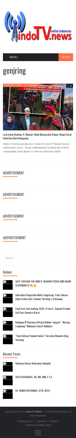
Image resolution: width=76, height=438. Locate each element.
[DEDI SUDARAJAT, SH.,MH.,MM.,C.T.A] (8, 380)
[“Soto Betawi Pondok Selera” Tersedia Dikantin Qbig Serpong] (8, 339)
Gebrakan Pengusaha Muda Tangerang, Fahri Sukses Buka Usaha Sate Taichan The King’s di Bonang (41, 297)
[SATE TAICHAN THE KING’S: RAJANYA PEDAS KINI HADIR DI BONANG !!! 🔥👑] (8, 285)
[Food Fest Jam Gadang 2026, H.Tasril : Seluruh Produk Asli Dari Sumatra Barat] (8, 312)
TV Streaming (31, 85)
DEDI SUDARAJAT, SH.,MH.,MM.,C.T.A (33, 377)
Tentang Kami (25, 421)
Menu (14, 57)
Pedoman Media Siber (39, 425)
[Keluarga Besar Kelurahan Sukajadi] (8, 367)
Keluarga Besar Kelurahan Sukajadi (33, 363)
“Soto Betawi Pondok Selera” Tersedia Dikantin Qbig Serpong (42, 337)
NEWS (65, 57)
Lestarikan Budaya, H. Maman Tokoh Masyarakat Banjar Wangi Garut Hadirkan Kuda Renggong (37, 136)
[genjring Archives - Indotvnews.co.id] (38, 26)
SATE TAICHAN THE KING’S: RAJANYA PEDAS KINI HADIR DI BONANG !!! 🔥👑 (43, 283)
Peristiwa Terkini (13, 85)
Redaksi (53, 421)
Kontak (41, 421)
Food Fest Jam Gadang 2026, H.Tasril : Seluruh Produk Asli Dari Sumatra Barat (42, 310)
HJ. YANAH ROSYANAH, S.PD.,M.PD (32, 390)
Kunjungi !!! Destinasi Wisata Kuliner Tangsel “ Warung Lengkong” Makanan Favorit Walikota (42, 324)
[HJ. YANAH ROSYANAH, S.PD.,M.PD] (8, 394)
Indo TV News (34, 411)
